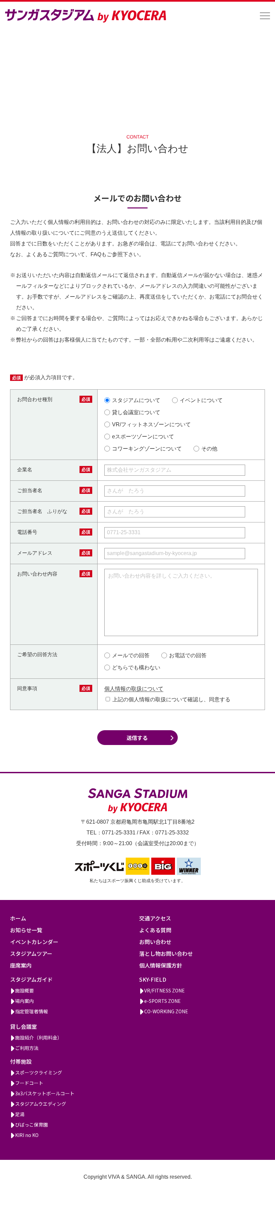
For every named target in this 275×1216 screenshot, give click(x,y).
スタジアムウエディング (40, 1103)
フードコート (29, 1083)
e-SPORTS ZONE (162, 1000)
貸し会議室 (23, 1026)
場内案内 (24, 1000)
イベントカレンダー (34, 942)
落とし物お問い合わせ (166, 953)
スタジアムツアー (31, 953)
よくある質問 (155, 930)
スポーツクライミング (38, 1072)
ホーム (18, 918)
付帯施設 (21, 1061)
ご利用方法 (27, 1048)
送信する (137, 738)
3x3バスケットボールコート (44, 1093)
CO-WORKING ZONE (166, 1011)
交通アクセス (155, 918)
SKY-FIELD (152, 979)
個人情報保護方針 (160, 965)
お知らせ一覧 (26, 930)
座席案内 (21, 965)
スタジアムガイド (31, 979)
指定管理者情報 (31, 1011)
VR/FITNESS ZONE (164, 990)
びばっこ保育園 (31, 1124)
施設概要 (24, 990)
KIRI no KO (27, 1135)
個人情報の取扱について (133, 689)
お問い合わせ (155, 942)
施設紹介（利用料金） (38, 1037)
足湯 (19, 1114)
